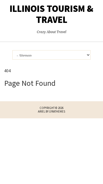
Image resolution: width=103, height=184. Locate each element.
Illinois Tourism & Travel (51, 14)
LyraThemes (57, 111)
